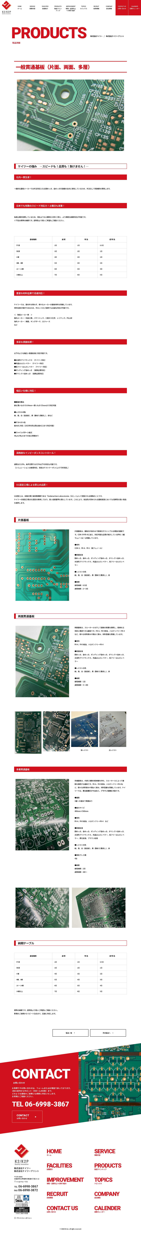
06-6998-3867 (40, 1104)
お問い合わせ (122, 8)
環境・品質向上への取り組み (71, 9)
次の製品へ (107, 1033)
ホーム (20, 8)
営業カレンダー (135, 8)
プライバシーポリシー (24, 1218)
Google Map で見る (22, 1182)
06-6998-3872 (26, 1190)
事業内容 (32, 8)
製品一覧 (70, 1033)
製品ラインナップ (58, 9)
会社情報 (109, 8)
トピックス (83, 8)
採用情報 (96, 8)
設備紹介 (45, 8)
